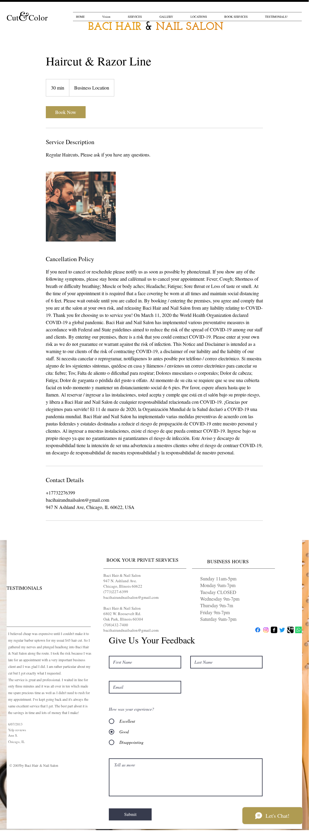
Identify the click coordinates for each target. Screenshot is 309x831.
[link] (66, 112)
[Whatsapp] (298, 630)
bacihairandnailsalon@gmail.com (131, 597)
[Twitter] (282, 630)
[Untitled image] (81, 207)
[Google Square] (290, 630)
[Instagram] (266, 630)
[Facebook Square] (274, 630)
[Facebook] (257, 630)
